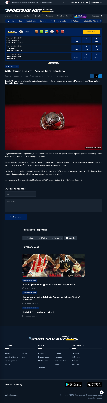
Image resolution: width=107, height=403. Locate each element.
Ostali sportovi (63, 16)
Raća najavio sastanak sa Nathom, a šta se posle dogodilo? (32, 2)
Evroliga (43, 21)
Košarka (38, 16)
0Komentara (62, 76)
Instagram (76, 365)
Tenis (57, 365)
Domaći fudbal (43, 357)
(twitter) (44, 238)
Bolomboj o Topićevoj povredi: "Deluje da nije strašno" (49, 284)
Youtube (75, 361)
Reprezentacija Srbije (27, 21)
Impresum (9, 353)
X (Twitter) (76, 357)
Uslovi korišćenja (11, 357)
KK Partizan (74, 21)
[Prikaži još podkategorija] (100, 21)
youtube (72, 238)
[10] (6, 2)
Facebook (75, 353)
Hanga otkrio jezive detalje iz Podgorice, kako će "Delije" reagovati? (51, 298)
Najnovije (10, 21)
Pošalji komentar (16, 217)
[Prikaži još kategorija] (70, 15)
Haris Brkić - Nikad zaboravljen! (38, 312)
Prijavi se (97, 2)
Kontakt (24, 353)
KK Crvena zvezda (58, 21)
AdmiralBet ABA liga (91, 21)
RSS (23, 357)
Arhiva (7, 365)
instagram (58, 238)
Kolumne (49, 16)
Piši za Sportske (11, 361)
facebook (30, 238)
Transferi (26, 16)
